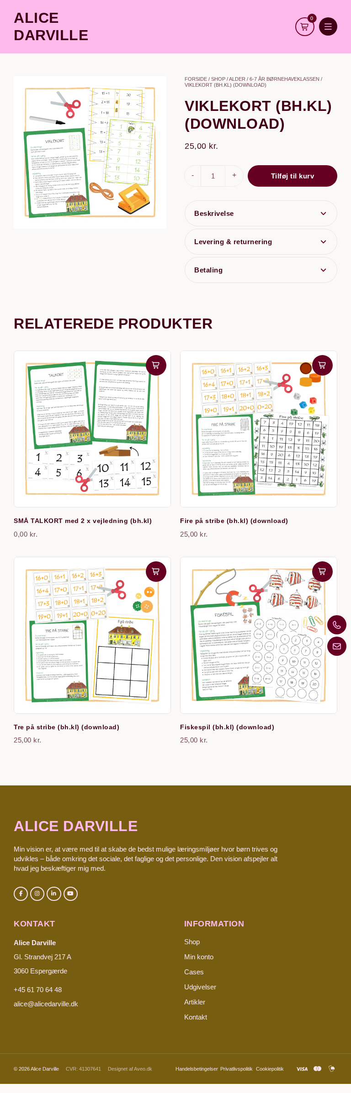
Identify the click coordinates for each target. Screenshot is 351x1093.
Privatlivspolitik (236, 1069)
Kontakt (195, 1017)
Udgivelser (200, 987)
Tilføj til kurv (292, 176)
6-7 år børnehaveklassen (284, 79)
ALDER (237, 79)
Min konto (198, 957)
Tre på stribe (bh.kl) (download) (66, 727)
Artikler (194, 1002)
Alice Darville (76, 826)
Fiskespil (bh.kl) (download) (227, 727)
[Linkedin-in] (54, 894)
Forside (196, 79)
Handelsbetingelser (197, 1069)
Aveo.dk (143, 1069)
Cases (194, 972)
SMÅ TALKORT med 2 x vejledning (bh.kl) (83, 520)
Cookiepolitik (270, 1069)
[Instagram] (37, 894)
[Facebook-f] (21, 894)
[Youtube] (71, 894)
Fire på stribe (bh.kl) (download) (234, 520)
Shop (218, 79)
